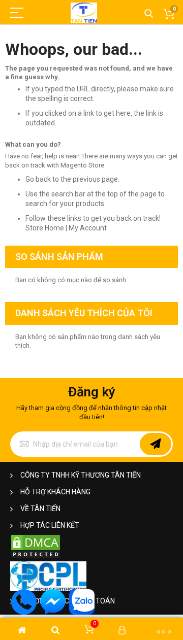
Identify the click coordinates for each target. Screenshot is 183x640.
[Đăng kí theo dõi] (155, 444)
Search (149, 14)
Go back (38, 179)
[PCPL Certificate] (48, 588)
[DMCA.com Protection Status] (35, 557)
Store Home (44, 228)
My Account (88, 228)
